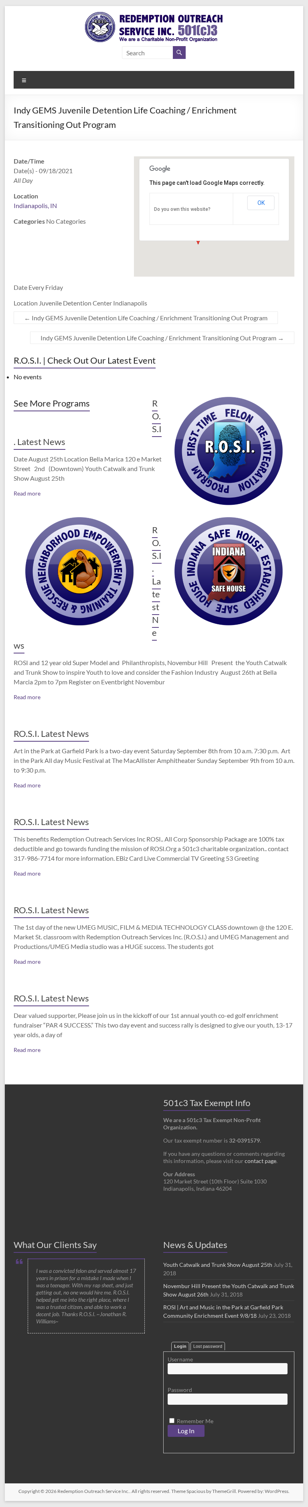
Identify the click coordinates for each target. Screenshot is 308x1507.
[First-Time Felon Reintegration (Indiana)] (228, 401)
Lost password (207, 1346)
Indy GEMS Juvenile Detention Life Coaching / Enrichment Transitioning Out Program (145, 318)
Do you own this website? (182, 209)
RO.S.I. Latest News (51, 733)
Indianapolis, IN (35, 205)
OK (261, 203)
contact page (260, 1160)
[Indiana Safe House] (228, 521)
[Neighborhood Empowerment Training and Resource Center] (79, 521)
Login (180, 1346)
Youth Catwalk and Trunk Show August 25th (217, 1264)
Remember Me (194, 1421)
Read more (27, 493)
